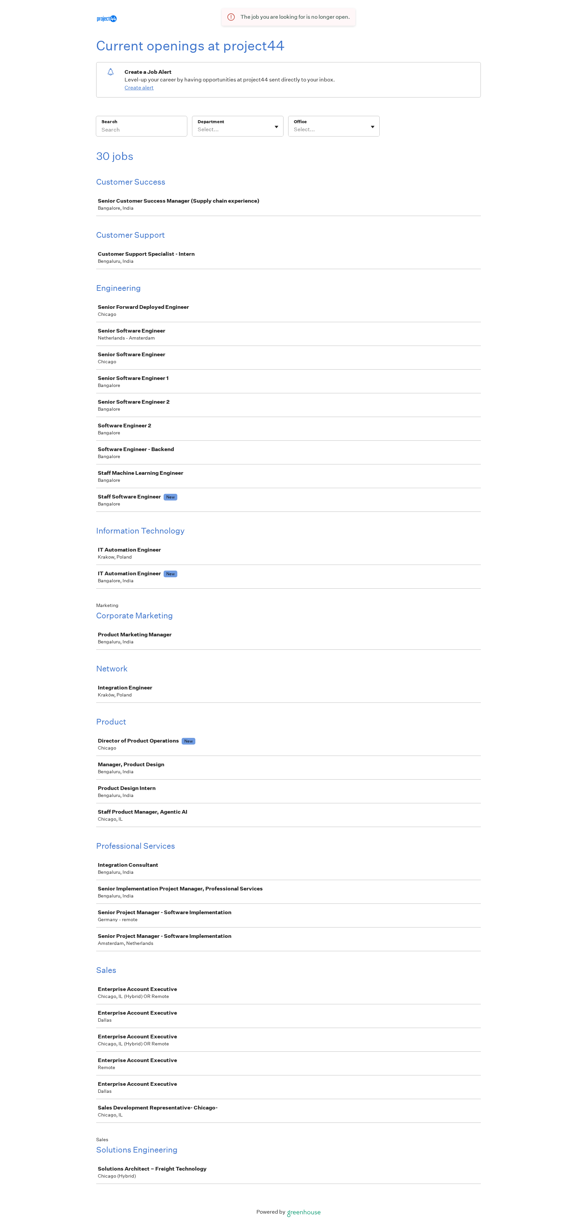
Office (300, 122)
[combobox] (198, 129)
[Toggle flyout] (276, 127)
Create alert (139, 87)
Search (109, 122)
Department (211, 122)
